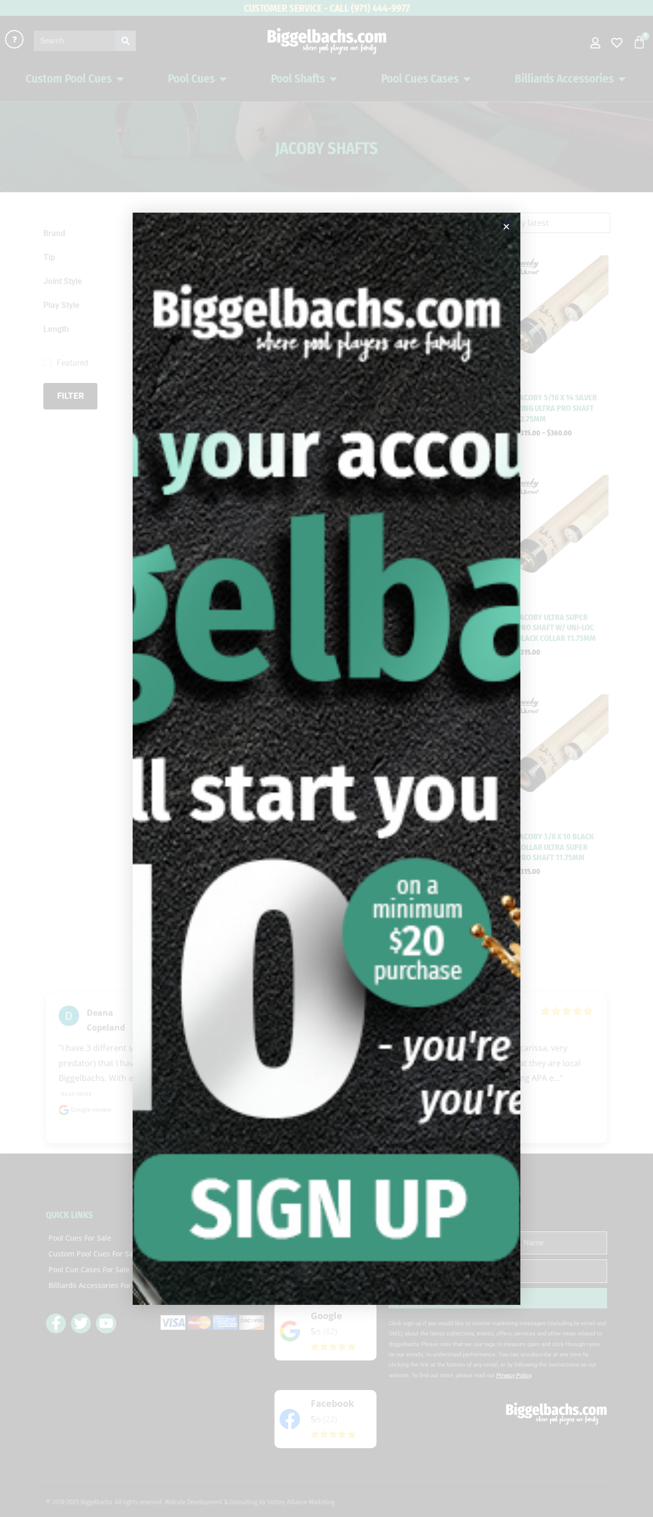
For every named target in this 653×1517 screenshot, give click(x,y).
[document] (326, 758)
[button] (506, 226)
